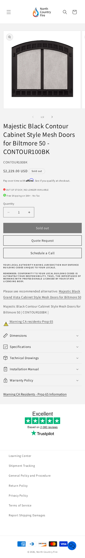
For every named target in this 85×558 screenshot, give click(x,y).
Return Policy (18, 486)
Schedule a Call (43, 253)
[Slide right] (52, 117)
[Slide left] (33, 117)
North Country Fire (47, 551)
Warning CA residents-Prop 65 (31, 321)
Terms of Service (20, 505)
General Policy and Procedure (30, 476)
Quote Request (42, 240)
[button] (9, 12)
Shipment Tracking (22, 466)
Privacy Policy (18, 495)
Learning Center (20, 456)
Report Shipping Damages (27, 515)
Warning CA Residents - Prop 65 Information (35, 394)
